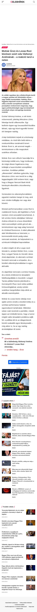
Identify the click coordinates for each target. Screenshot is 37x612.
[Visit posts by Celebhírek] (4, 65)
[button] (3, 2)
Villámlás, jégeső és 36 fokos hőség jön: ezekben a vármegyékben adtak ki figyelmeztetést (13, 546)
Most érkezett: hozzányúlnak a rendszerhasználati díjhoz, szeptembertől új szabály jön (21, 443)
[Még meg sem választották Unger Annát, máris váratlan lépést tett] (6, 471)
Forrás (4, 355)
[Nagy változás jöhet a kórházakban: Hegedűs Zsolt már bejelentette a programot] (30, 567)
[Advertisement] (18, 23)
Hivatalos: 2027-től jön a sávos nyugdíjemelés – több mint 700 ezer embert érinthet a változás (23, 415)
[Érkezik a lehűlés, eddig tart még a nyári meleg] (6, 463)
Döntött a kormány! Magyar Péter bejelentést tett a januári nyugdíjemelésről (12, 523)
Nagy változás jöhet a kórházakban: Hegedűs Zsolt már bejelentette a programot (13, 568)
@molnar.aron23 (11, 339)
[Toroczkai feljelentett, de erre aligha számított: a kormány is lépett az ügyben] (30, 512)
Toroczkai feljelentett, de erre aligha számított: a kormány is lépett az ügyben (13, 512)
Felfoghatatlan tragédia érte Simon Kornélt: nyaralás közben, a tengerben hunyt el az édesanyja (12, 587)
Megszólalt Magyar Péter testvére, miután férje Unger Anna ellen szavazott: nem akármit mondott (22, 406)
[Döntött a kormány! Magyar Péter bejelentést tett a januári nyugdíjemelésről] (30, 522)
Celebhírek (18, 2)
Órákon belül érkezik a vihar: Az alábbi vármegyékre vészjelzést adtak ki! (23, 425)
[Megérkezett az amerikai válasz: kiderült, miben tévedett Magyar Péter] (6, 435)
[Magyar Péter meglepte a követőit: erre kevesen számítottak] (30, 578)
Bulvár (5, 47)
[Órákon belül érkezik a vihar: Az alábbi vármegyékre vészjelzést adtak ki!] (6, 425)
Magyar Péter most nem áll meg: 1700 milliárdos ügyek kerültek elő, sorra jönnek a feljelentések (12, 557)
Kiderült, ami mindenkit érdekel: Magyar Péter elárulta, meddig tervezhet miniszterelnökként (22, 453)
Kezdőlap (4, 44)
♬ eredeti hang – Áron (14, 350)
